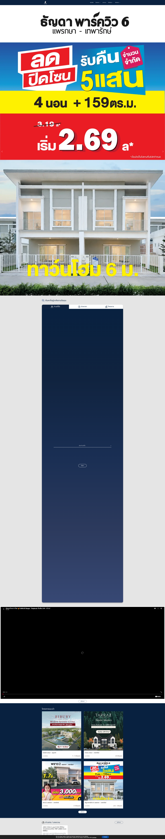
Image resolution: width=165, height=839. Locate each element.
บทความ (104, 2)
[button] (82, 151)
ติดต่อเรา (117, 2)
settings (94, 837)
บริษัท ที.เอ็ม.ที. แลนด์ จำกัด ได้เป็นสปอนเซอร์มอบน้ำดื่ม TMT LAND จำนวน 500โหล (54, 829)
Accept (105, 837)
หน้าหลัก (92, 2)
